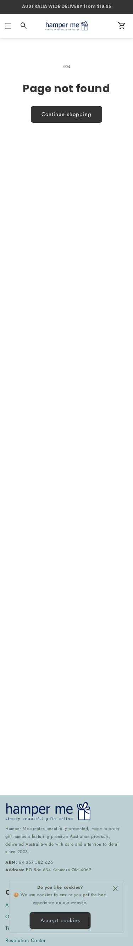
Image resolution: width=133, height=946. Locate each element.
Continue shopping (66, 114)
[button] (8, 26)
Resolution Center (25, 940)
